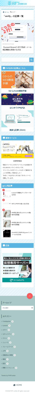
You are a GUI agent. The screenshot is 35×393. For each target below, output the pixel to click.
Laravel (6, 325)
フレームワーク (9, 346)
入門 (5, 351)
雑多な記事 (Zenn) (17, 130)
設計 (5, 363)
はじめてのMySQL (17, 107)
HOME (19, 385)
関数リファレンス (10, 368)
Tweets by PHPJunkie (8, 375)
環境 (5, 359)
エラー (6, 330)
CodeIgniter (8, 321)
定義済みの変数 (9, 355)
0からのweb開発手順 (17, 91)
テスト (6, 338)
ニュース (7, 342)
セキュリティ (8, 334)
